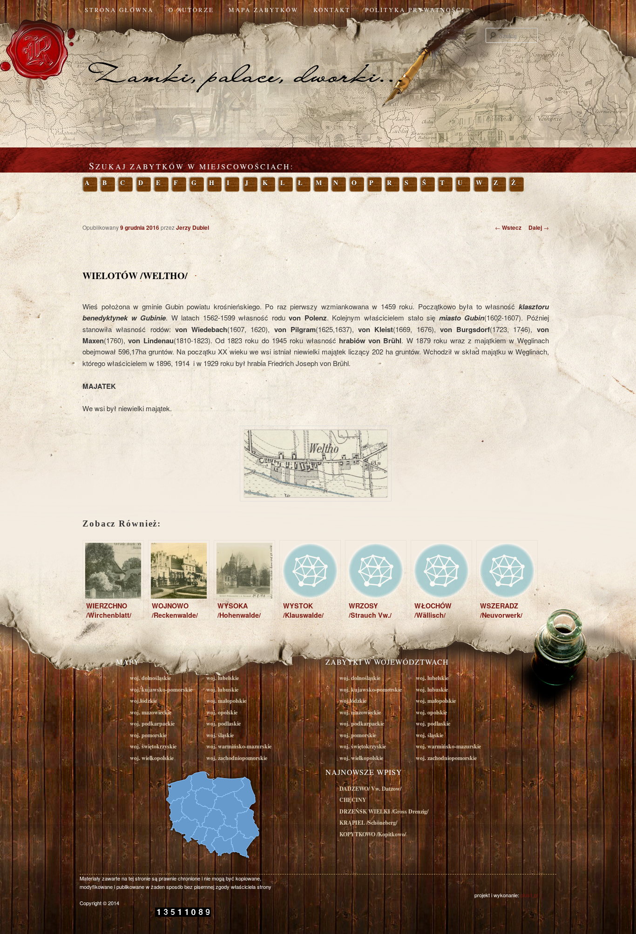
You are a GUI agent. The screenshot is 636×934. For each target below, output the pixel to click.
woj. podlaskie (223, 723)
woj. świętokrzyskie (153, 746)
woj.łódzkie (143, 701)
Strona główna (119, 10)
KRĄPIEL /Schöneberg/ (368, 823)
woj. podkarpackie (152, 723)
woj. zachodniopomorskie (236, 758)
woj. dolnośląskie (150, 678)
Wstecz (508, 227)
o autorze (191, 10)
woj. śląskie (220, 735)
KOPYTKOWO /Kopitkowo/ (372, 834)
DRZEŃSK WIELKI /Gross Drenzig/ (383, 811)
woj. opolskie (221, 712)
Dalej (538, 227)
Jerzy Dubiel (192, 227)
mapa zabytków (263, 10)
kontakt (332, 10)
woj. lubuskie (222, 690)
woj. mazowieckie (150, 712)
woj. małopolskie (226, 701)
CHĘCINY (352, 800)
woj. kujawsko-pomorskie (161, 690)
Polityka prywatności (415, 10)
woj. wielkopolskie (152, 758)
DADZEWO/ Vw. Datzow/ (370, 789)
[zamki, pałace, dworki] (318, 58)
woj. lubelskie (222, 678)
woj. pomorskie (148, 735)
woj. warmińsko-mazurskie (238, 746)
